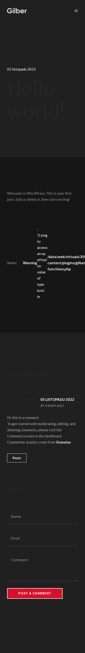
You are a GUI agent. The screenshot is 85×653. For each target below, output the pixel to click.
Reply (17, 458)
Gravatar (63, 442)
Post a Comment (34, 593)
